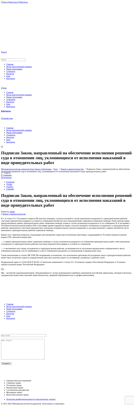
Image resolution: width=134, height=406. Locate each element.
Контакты (10, 318)
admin (12, 212)
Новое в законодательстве (72, 169)
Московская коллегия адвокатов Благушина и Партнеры (26, 169)
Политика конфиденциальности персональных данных (31, 399)
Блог (56, 169)
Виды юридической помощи (19, 306)
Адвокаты (10, 311)
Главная (9, 304)
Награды (10, 313)
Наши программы (14, 309)
